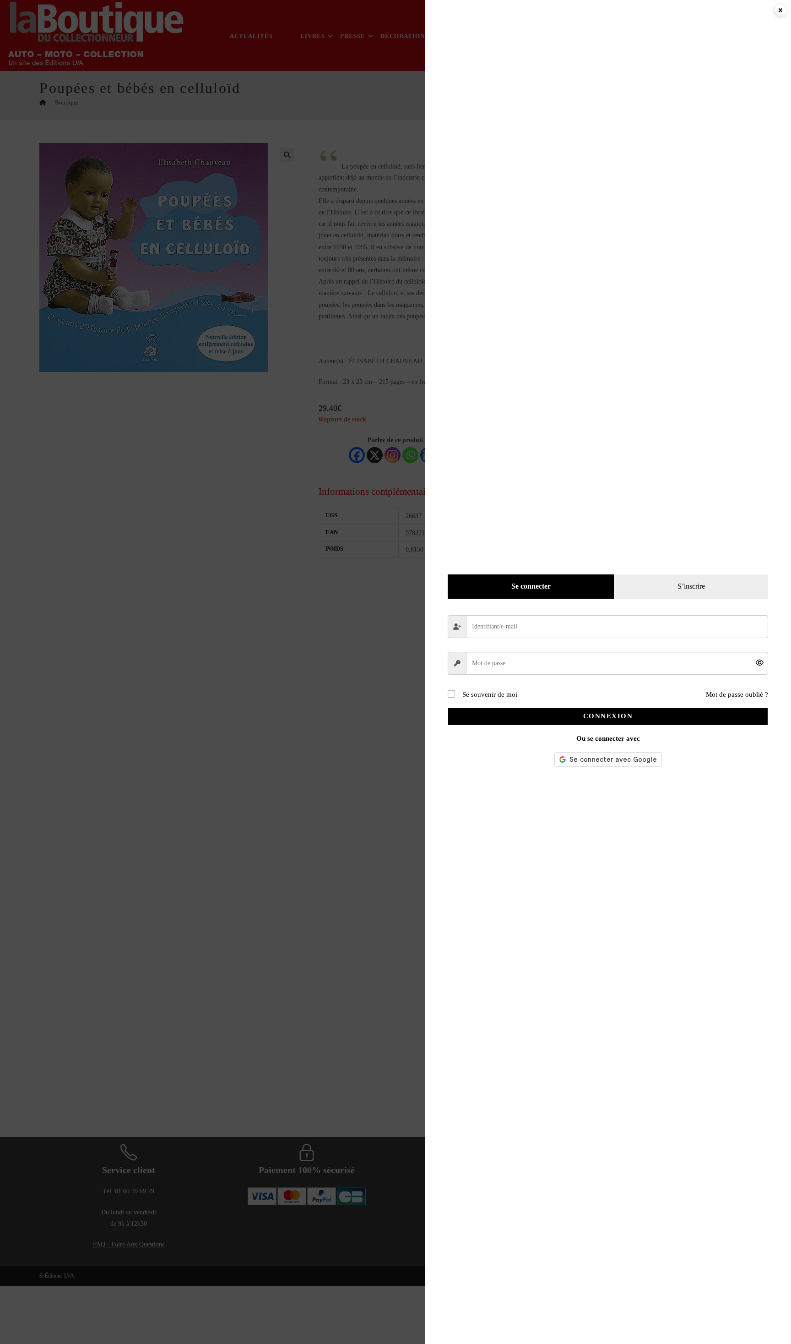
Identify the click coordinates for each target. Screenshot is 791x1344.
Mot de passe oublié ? (737, 694)
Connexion (608, 716)
